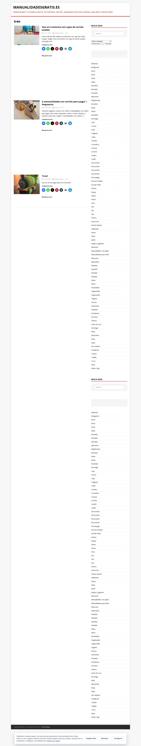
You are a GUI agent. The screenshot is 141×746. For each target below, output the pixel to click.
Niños (93, 280)
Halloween (95, 229)
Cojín (93, 130)
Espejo (93, 192)
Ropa (93, 339)
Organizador (95, 291)
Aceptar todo (91, 738)
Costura (94, 148)
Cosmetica (95, 144)
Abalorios (94, 64)
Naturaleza (95, 262)
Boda (93, 108)
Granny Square (96, 225)
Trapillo (94, 357)
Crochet (94, 152)
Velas (93, 365)
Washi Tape (95, 368)
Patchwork (95, 306)
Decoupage (95, 177)
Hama (93, 232)
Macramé (94, 247)
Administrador (59, 33)
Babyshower (95, 100)
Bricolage (94, 119)
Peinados (94, 310)
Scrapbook (95, 350)
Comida (94, 141)
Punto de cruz (96, 324)
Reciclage (94, 328)
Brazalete (94, 115)
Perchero (94, 317)
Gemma (57, 108)
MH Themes (46, 727)
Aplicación (94, 97)
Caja (93, 122)
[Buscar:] (109, 34)
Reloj (93, 332)
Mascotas (94, 258)
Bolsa (93, 111)
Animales (94, 86)
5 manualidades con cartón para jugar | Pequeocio (64, 103)
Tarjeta (93, 354)
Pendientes (95, 313)
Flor (92, 207)
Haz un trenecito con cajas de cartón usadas (63, 28)
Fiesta (93, 199)
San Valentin (95, 346)
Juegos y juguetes (97, 243)
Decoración (95, 163)
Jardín (93, 240)
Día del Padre (96, 185)
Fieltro (93, 196)
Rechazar (104, 738)
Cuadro (93, 155)
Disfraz (93, 188)
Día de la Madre (97, 181)
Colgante (94, 133)
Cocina (93, 126)
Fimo (93, 203)
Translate (108, 44)
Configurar (118, 738)
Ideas (93, 236)
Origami (94, 299)
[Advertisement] (51, 84)
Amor (93, 71)
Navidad (94, 265)
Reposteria (95, 335)
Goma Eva (95, 221)
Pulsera (94, 321)
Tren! (45, 176)
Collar (93, 137)
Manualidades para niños (100, 254)
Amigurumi (95, 67)
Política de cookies (53, 741)
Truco (93, 361)
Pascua (93, 302)
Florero (93, 218)
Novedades (95, 288)
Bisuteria (94, 104)
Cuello (93, 159)
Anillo (93, 82)
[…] (83, 116)
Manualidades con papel (100, 251)
